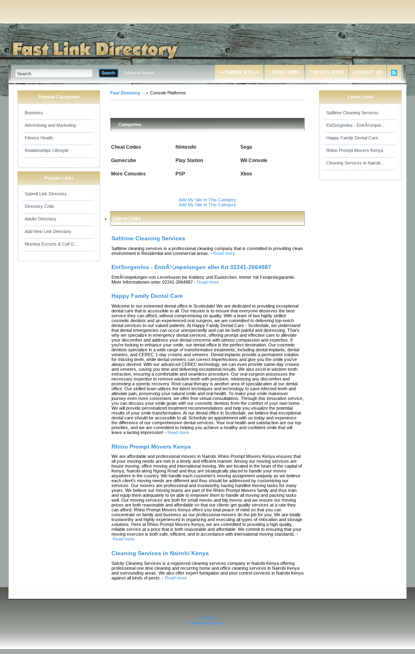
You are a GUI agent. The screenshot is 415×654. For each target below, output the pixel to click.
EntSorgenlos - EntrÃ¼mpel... (355, 125)
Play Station (189, 160)
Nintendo (185, 147)
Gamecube (123, 160)
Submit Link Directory (46, 193)
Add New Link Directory (48, 231)
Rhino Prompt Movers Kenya (354, 150)
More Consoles (128, 174)
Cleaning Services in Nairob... (355, 162)
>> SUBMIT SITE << (239, 72)
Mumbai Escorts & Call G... (51, 244)
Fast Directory (125, 92)
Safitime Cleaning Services (352, 112)
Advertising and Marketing (50, 125)
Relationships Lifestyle (46, 150)
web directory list (206, 622)
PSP (180, 174)
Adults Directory (40, 218)
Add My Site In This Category (207, 199)
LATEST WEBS (284, 72)
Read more (224, 253)
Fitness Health (39, 137)
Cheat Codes (126, 147)
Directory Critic (39, 206)
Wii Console (253, 160)
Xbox (246, 174)
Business (34, 112)
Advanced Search (139, 73)
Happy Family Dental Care (352, 137)
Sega (246, 147)
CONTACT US (367, 72)
